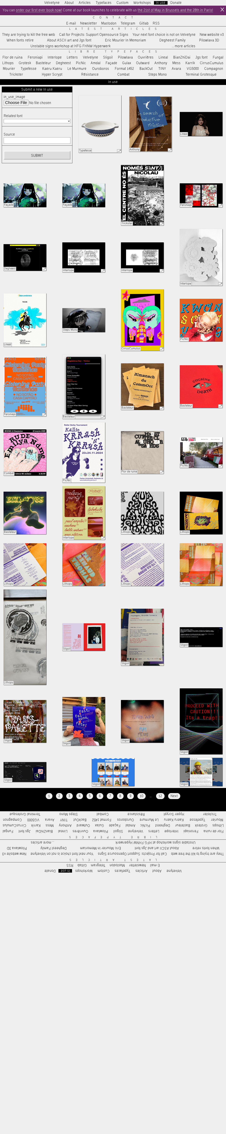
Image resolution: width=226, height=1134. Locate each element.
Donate (176, 3)
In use (160, 3)
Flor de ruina (12, 57)
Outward (143, 63)
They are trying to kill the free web (28, 34)
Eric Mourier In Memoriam (125, 40)
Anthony (160, 63)
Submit (37, 155)
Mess (176, 63)
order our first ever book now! (39, 10)
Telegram (128, 23)
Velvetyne (52, 3)
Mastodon (109, 23)
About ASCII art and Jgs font (69, 40)
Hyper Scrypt (52, 74)
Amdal (96, 63)
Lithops (8, 63)
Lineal (163, 57)
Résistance (90, 74)
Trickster (16, 74)
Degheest (63, 63)
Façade (111, 63)
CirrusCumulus (212, 63)
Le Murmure (77, 69)
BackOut (146, 69)
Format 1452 (124, 69)
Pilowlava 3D (209, 40)
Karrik (190, 63)
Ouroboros (100, 69)
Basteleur (43, 63)
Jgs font (201, 57)
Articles (85, 3)
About (69, 3)
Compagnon (213, 69)
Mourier (9, 69)
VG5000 (193, 69)
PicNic (81, 63)
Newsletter (88, 23)
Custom (123, 3)
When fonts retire (20, 40)
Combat (123, 74)
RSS (156, 23)
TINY (162, 69)
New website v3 (212, 34)
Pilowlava (125, 57)
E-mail (71, 23)
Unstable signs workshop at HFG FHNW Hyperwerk (71, 46)
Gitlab (144, 23)
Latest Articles (115, 29)
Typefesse (29, 69)
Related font (13, 116)
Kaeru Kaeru (52, 69)
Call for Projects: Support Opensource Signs (93, 34)
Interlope (55, 57)
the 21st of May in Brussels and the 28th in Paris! (175, 10)
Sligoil (108, 57)
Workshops (142, 3)
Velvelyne (90, 57)
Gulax (126, 63)
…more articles (183, 46)
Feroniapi (35, 57)
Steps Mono (157, 74)
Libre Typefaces (115, 51)
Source (9, 134)
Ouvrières (146, 57)
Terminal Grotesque (201, 74)
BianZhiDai (182, 57)
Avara (176, 69)
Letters (72, 57)
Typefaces (104, 3)
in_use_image (14, 97)
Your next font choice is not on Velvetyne (164, 34)
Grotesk (25, 63)
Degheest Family (172, 40)
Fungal (218, 57)
